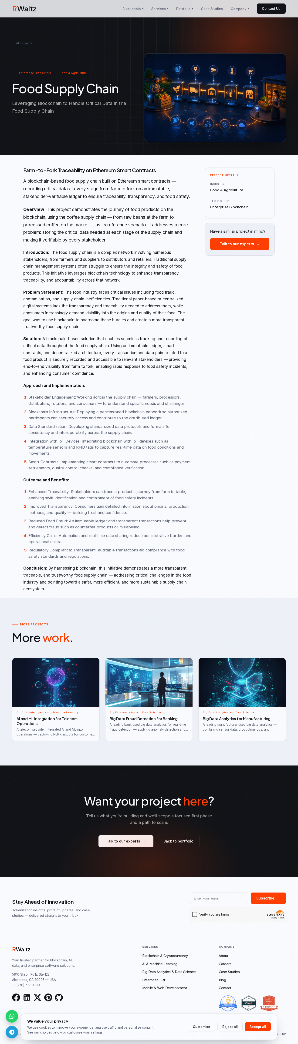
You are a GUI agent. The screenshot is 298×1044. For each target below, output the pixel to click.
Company (240, 9)
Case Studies (212, 9)
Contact (225, 988)
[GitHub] (59, 997)
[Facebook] (16, 997)
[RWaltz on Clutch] (248, 1003)
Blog (222, 980)
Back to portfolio (178, 841)
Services (159, 9)
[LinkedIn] (27, 997)
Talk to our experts (240, 244)
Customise (201, 1027)
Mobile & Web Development (164, 988)
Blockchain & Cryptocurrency (165, 956)
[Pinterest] (48, 997)
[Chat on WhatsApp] (12, 1016)
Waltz (24, 8)
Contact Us (271, 8)
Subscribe (268, 898)
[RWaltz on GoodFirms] (228, 1003)
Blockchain (132, 9)
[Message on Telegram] (12, 1032)
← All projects (22, 43)
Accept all (258, 1027)
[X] (37, 997)
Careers (225, 964)
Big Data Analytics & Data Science (169, 972)
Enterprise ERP (154, 980)
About (223, 956)
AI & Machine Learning (159, 964)
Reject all (230, 1027)
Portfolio (184, 9)
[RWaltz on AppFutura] (269, 1003)
